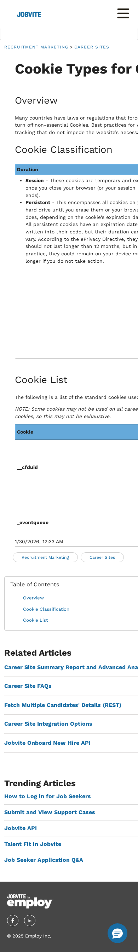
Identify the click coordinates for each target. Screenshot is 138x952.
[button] (117, 933)
